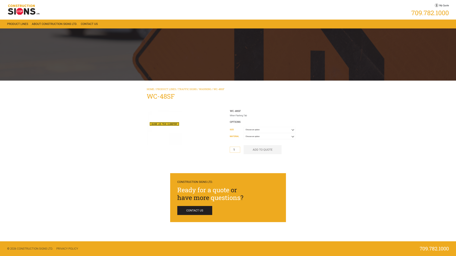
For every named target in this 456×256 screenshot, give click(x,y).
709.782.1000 (430, 12)
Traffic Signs (187, 89)
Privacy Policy (67, 248)
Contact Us (89, 24)
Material (234, 136)
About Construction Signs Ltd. (54, 24)
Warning (205, 89)
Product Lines (17, 24)
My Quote (444, 5)
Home (150, 89)
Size (232, 129)
